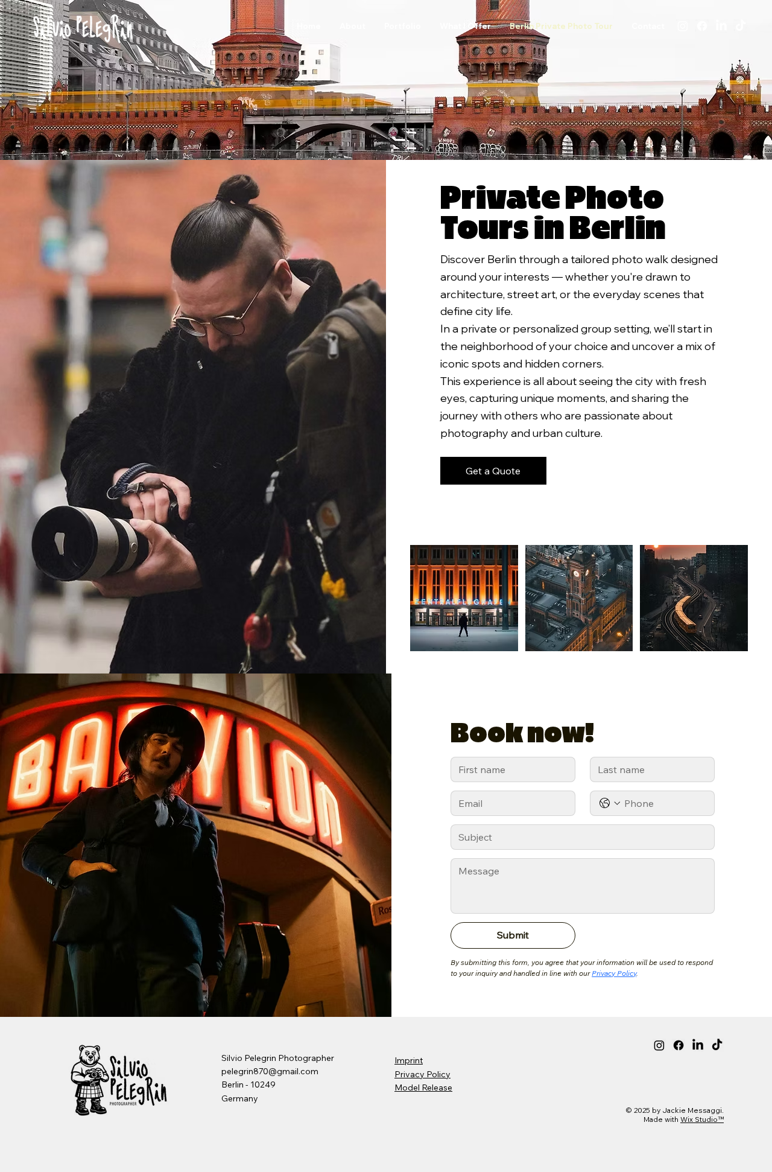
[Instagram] (682, 26)
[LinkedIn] (721, 26)
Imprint (408, 1060)
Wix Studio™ (702, 1119)
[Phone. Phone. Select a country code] (610, 803)
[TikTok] (740, 26)
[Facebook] (702, 26)
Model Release (423, 1087)
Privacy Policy (422, 1074)
